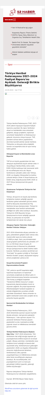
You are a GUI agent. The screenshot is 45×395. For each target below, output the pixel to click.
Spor (10, 64)
